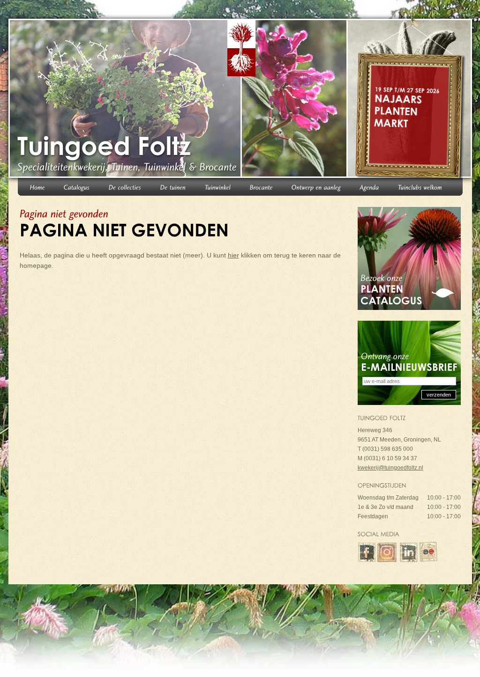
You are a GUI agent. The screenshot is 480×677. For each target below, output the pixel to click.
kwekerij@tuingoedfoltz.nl (390, 467)
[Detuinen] (173, 186)
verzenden (439, 394)
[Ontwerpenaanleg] (316, 186)
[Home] (37, 186)
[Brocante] (261, 186)
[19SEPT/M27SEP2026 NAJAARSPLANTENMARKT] (410, 100)
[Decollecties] (125, 186)
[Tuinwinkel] (217, 186)
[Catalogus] (76, 186)
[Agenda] (370, 186)
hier (233, 255)
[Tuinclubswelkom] (420, 186)
